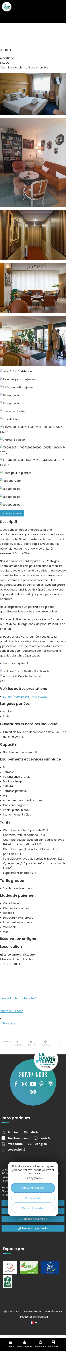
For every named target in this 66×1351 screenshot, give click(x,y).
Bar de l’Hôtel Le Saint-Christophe (25, 697)
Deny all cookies (33, 1208)
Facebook (9, 1023)
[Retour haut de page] (57, 1321)
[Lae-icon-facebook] (16, 1084)
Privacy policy (33, 1178)
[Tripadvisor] (33, 1092)
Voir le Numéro (12, 973)
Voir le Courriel (12, 984)
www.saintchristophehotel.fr (18, 998)
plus (59, 1043)
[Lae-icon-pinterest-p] (41, 1084)
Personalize (33, 1198)
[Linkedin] (50, 1084)
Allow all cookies (33, 1188)
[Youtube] (33, 1084)
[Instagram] (24, 1084)
